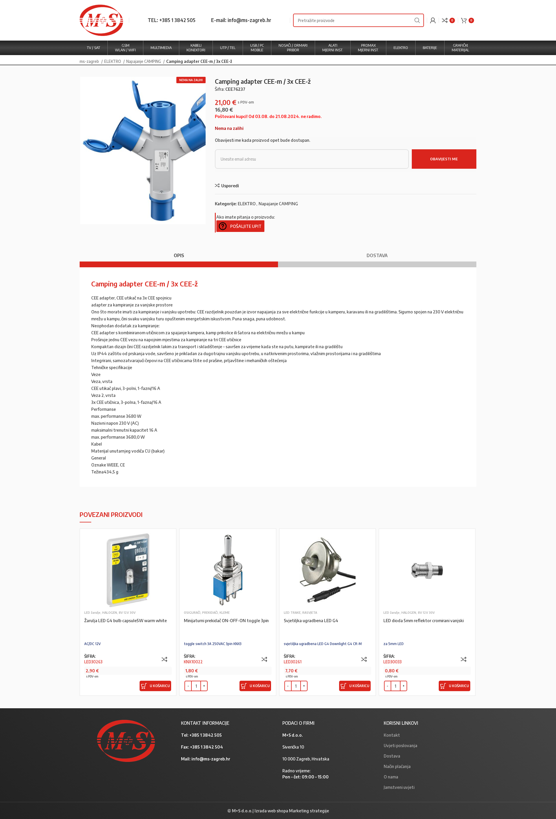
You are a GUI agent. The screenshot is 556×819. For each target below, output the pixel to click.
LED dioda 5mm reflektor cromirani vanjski (423, 620)
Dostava (392, 755)
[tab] (179, 253)
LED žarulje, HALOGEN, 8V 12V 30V (110, 612)
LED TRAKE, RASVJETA (300, 612)
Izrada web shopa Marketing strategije (292, 810)
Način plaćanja (397, 766)
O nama (391, 776)
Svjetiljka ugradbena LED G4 (311, 620)
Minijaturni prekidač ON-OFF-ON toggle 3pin (226, 620)
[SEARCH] (417, 20)
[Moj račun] (433, 20)
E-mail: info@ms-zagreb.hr (241, 20)
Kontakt (392, 735)
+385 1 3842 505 (205, 735)
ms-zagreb (90, 61)
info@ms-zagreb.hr (210, 758)
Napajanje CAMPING (144, 61)
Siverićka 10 (293, 746)
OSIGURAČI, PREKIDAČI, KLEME (207, 612)
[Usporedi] (164, 659)
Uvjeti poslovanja (400, 745)
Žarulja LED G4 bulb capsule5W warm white (125, 620)
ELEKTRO (113, 61)
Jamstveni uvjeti (399, 787)
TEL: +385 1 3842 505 (171, 20)
